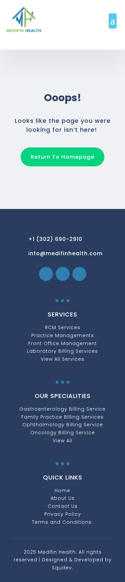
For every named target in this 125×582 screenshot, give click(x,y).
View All (62, 440)
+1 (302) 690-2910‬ (55, 239)
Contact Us (63, 506)
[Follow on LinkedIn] (79, 274)
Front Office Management (62, 343)
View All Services (62, 359)
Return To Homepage (62, 157)
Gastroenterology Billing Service (62, 409)
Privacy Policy (62, 514)
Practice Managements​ (62, 335)
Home (62, 490)
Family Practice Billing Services (62, 417)
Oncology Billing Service (62, 432)
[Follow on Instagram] (63, 274)
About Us (63, 498)
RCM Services (62, 327)
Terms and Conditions (62, 522)
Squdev (62, 567)
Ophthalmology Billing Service (62, 424)
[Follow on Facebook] (46, 274)
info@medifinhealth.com (65, 253)
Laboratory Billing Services (62, 351)
